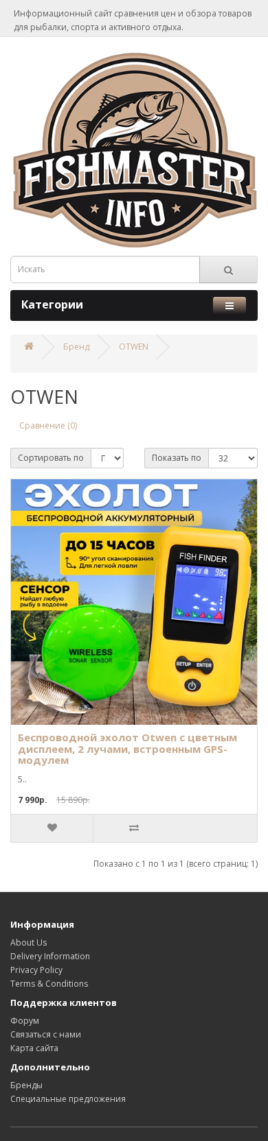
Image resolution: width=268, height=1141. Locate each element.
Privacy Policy (36, 970)
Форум (24, 1020)
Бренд (76, 346)
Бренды (26, 1085)
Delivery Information (50, 956)
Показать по (176, 458)
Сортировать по (51, 458)
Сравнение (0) (48, 425)
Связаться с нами (45, 1034)
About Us (28, 942)
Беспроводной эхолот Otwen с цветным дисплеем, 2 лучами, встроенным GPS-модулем (127, 748)
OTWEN (133, 346)
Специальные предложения (68, 1099)
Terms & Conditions (49, 983)
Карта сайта (34, 1048)
